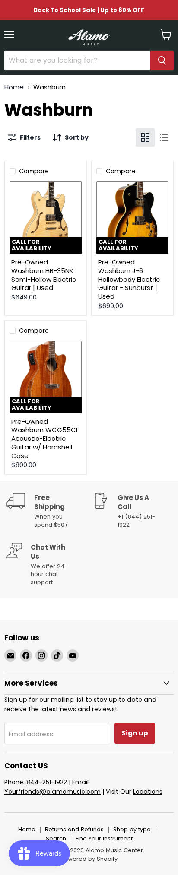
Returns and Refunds (74, 829)
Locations (147, 791)
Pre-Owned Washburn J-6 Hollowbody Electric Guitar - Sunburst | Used (129, 279)
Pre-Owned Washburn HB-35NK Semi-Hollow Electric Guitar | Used (43, 275)
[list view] (164, 137)
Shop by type (132, 829)
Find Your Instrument (104, 838)
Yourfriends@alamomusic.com (52, 791)
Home (14, 87)
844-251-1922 (46, 782)
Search (56, 838)
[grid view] (145, 137)
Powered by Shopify (89, 859)
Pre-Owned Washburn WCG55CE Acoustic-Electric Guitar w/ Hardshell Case (45, 438)
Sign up (134, 733)
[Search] (162, 60)
